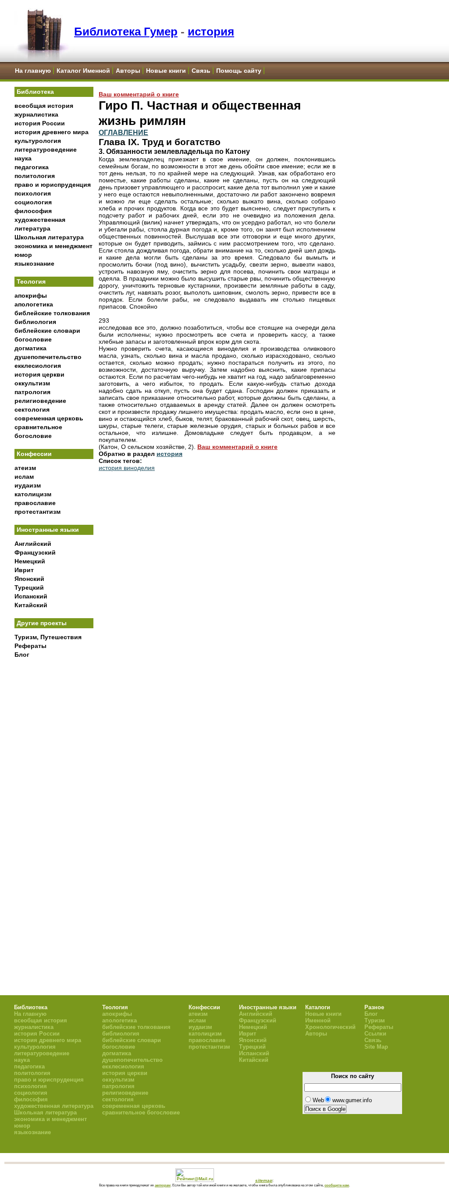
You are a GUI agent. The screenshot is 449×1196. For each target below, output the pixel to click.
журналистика (36, 114)
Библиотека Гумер (126, 31)
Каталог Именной (83, 70)
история (211, 31)
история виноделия (127, 467)
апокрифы (30, 295)
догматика (30, 348)
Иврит (24, 569)
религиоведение (40, 400)
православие (35, 502)
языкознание (34, 263)
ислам (24, 476)
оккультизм (32, 383)
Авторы (128, 70)
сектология (32, 409)
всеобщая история (43, 105)
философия (33, 210)
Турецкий (29, 587)
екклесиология (37, 365)
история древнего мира (51, 131)
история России (39, 123)
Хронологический (330, 1027)
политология (34, 175)
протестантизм (37, 511)
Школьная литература (49, 237)
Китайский (30, 605)
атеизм (25, 467)
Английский (32, 543)
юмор (23, 254)
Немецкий (29, 561)
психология (32, 193)
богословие (33, 339)
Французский (35, 552)
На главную (33, 70)
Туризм (374, 1020)
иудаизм (27, 485)
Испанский (30, 596)
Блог (21, 654)
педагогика (31, 167)
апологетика (33, 304)
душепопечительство (48, 356)
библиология (35, 321)
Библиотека (35, 91)
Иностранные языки (48, 529)
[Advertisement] (53, 807)
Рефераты (30, 645)
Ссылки (375, 1033)
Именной (318, 1020)
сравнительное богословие (141, 1112)
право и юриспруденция (52, 184)
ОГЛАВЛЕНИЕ (123, 132)
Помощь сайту (238, 70)
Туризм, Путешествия (48, 637)
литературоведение (45, 149)
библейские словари (47, 330)
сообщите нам (336, 1185)
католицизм (32, 494)
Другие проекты (42, 622)
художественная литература (53, 1106)
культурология (37, 140)
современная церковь (48, 418)
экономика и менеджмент (53, 245)
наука (23, 158)
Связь (201, 70)
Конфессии (34, 453)
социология (33, 202)
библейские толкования (52, 313)
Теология (31, 281)
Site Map (376, 1046)
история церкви (39, 374)
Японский (29, 578)
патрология (32, 391)
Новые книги (166, 70)
